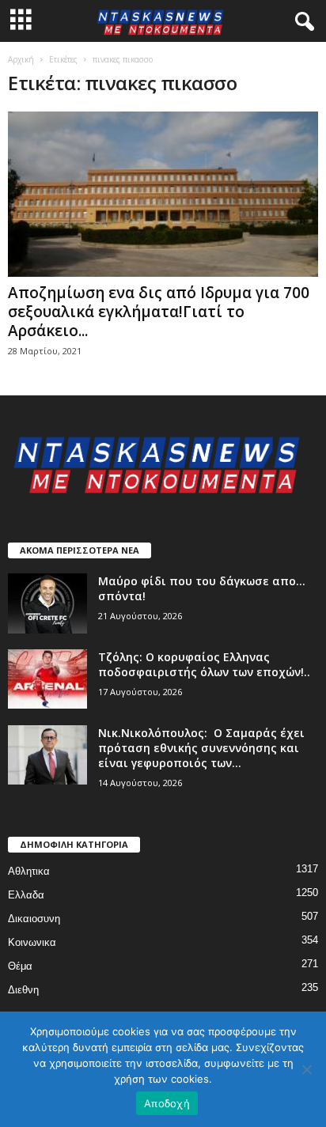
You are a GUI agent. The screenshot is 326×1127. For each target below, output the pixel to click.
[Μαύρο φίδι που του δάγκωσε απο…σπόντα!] (47, 603)
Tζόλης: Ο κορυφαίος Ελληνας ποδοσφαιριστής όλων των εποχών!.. (204, 664)
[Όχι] (306, 1069)
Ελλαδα (26, 895)
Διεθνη (23, 990)
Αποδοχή (167, 1103)
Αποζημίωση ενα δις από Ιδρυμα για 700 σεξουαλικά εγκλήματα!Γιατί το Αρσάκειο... (158, 311)
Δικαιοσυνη (34, 919)
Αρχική (21, 59)
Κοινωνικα (32, 942)
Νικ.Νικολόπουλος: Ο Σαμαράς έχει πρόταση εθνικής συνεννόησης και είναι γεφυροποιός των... (201, 747)
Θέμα (20, 966)
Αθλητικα (29, 871)
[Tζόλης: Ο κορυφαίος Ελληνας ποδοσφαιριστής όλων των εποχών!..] (47, 679)
